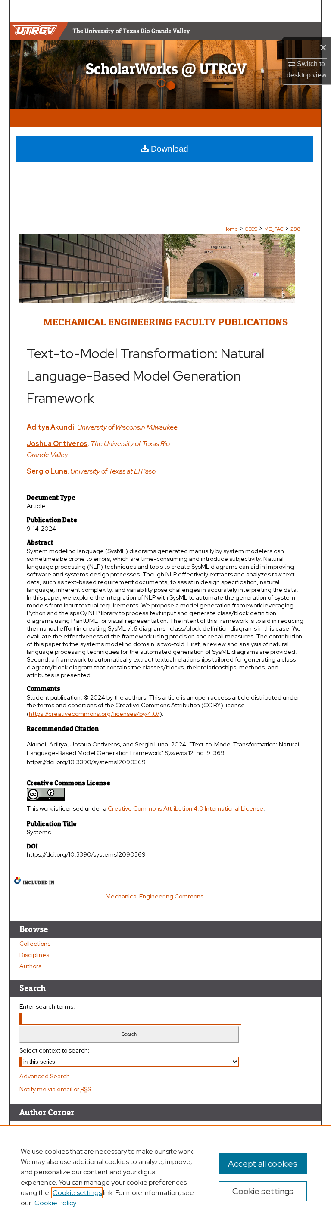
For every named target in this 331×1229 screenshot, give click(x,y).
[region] (165, 1177)
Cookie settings (77, 1192)
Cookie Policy (55, 1202)
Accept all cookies (262, 1163)
